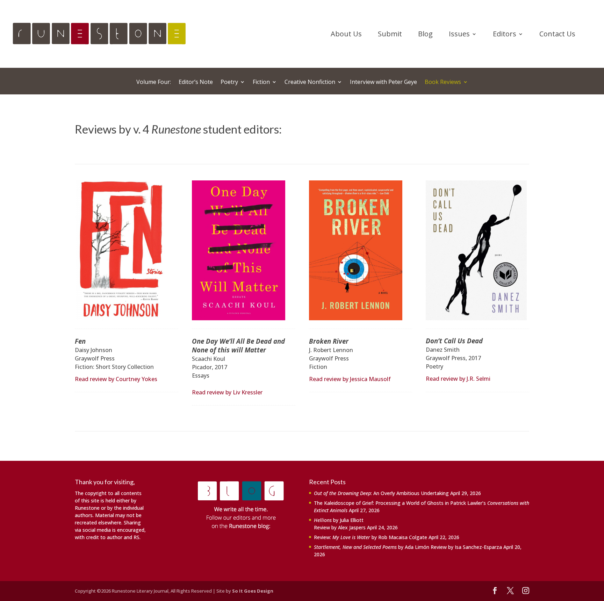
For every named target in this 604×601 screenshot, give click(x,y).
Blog (425, 34)
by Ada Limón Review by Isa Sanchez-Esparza (408, 547)
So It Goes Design (252, 591)
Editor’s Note (196, 82)
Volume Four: (153, 82)
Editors (504, 34)
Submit (390, 34)
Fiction (261, 82)
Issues (459, 34)
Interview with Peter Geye (383, 82)
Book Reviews (443, 82)
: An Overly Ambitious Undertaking (381, 493)
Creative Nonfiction (310, 82)
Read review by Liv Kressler (227, 392)
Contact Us (557, 34)
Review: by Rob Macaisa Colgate (370, 537)
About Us (346, 34)
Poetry (229, 82)
